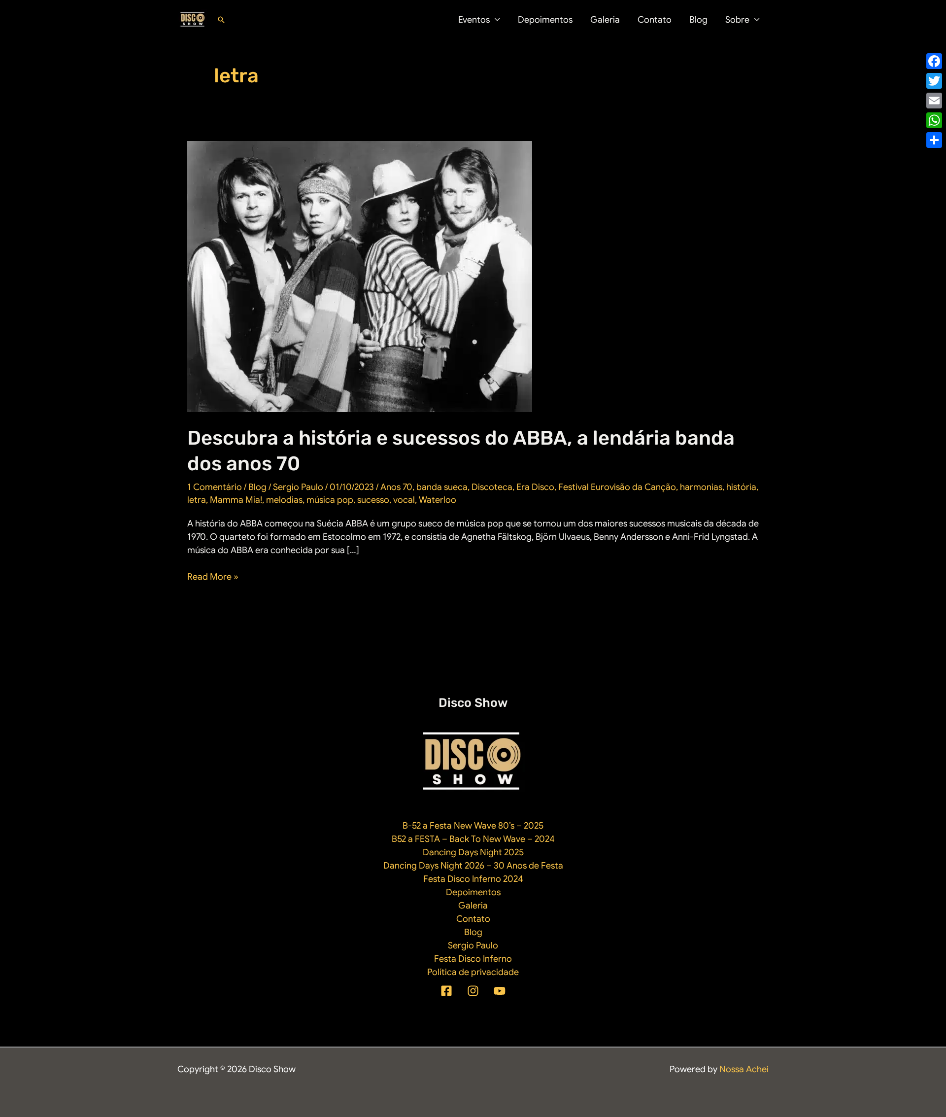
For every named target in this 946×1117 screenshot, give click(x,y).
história (741, 487)
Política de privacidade (473, 972)
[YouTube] (500, 991)
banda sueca (442, 487)
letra (196, 499)
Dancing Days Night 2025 (473, 852)
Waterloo (437, 499)
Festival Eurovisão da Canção (617, 487)
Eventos (474, 19)
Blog (698, 19)
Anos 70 (396, 487)
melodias (284, 499)
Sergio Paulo (473, 945)
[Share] (934, 140)
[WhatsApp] (934, 120)
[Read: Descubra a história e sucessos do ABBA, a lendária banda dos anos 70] (359, 276)
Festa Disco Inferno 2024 (473, 878)
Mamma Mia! (236, 499)
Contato (655, 19)
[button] (221, 19)
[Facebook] (446, 991)
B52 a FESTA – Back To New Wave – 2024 (473, 839)
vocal (404, 499)
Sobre (737, 19)
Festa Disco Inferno (473, 958)
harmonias (701, 487)
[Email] (934, 100)
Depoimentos (545, 19)
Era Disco (535, 487)
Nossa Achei (744, 1069)
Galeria (605, 19)
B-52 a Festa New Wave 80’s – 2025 (473, 825)
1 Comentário (214, 487)
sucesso (373, 499)
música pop (329, 499)
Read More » (212, 577)
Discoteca (492, 487)
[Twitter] (934, 81)
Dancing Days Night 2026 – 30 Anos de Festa (473, 865)
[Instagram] (473, 991)
